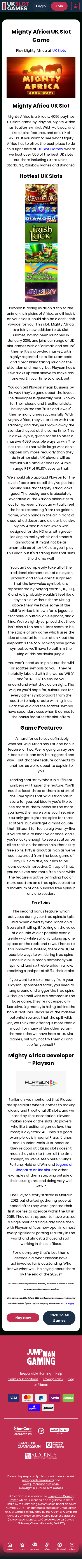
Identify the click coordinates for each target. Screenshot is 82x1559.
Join (59, 6)
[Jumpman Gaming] (41, 1363)
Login (41, 6)
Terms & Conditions (23, 1379)
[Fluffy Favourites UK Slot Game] (41, 272)
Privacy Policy (53, 1379)
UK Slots (59, 50)
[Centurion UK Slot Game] (41, 194)
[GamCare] (23, 1430)
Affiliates (41, 1385)
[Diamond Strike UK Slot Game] (41, 213)
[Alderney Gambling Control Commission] (41, 1456)
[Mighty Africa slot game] (41, 77)
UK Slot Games (50, 149)
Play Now (23, 1317)
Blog (71, 1379)
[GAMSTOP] (59, 1431)
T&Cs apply (69, 1303)
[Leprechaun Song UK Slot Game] (41, 253)
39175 (20, 1508)
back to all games (59, 1318)
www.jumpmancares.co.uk (41, 1484)
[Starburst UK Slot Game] (41, 292)
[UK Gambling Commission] (29, 1445)
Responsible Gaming (35, 1373)
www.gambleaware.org (38, 1480)
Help (59, 1373)
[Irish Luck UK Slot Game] (41, 233)
